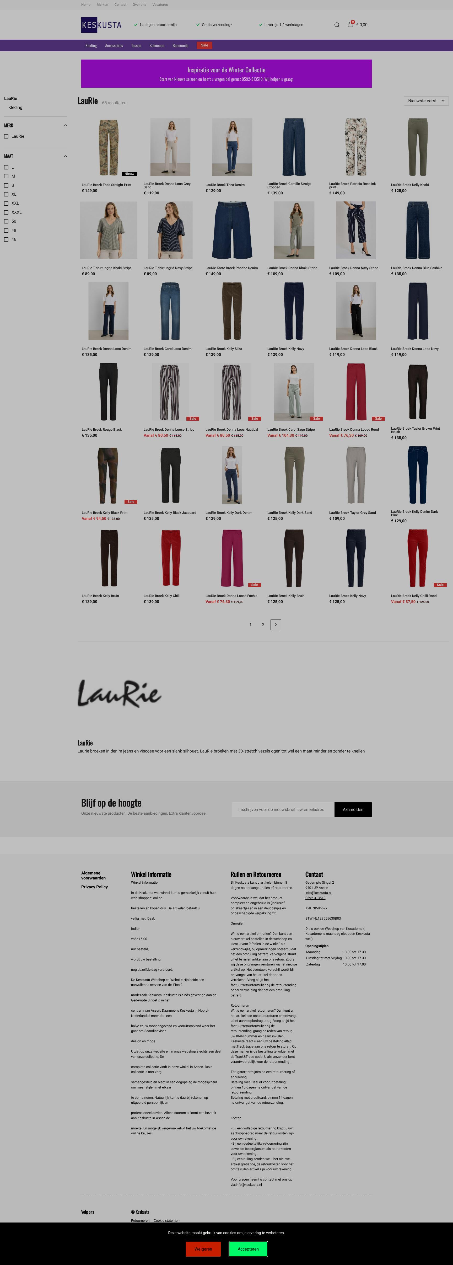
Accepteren (248, 1249)
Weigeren (203, 1249)
